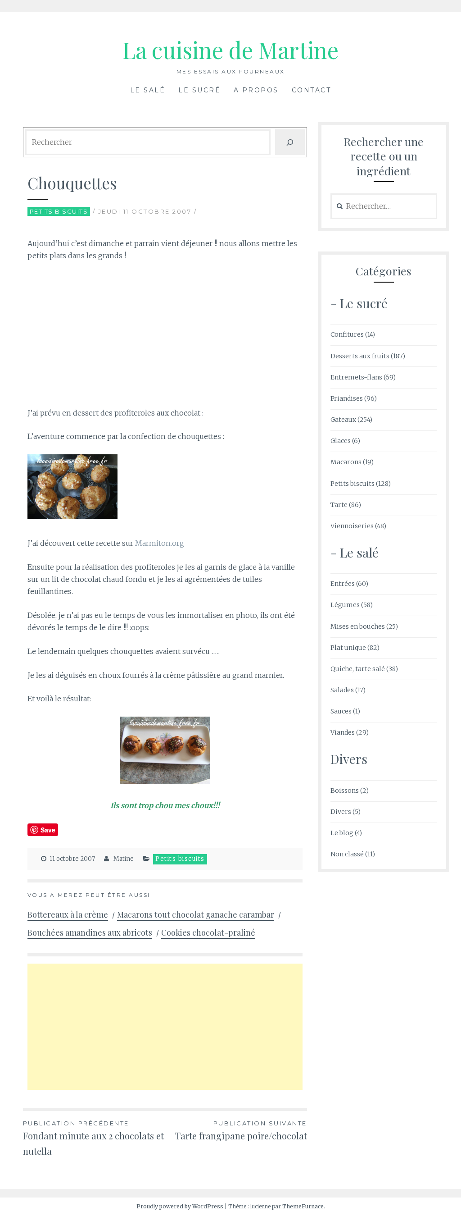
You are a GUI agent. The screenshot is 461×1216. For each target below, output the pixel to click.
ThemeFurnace (303, 1206)
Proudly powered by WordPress (179, 1206)
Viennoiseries (352, 526)
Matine (123, 859)
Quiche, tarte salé (357, 669)
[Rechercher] (290, 142)
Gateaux (343, 420)
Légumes (345, 605)
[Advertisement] (165, 337)
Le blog (341, 833)
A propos (256, 90)
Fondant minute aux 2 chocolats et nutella (93, 1138)
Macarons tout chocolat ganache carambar (195, 914)
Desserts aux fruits (359, 356)
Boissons (344, 790)
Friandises (346, 398)
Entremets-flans (356, 377)
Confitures (347, 334)
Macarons (346, 462)
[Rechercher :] (384, 206)
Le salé (148, 90)
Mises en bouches (357, 626)
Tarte (339, 505)
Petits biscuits (59, 211)
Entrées (342, 584)
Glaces (340, 441)
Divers (340, 812)
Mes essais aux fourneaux (230, 71)
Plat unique (348, 648)
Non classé (347, 854)
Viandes (342, 732)
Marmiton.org (159, 543)
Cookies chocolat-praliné (208, 932)
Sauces (341, 711)
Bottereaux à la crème (67, 914)
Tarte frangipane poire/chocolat (241, 1131)
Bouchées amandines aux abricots (89, 932)
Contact (311, 90)
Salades (342, 690)
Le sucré (199, 90)
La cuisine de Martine (230, 50)
